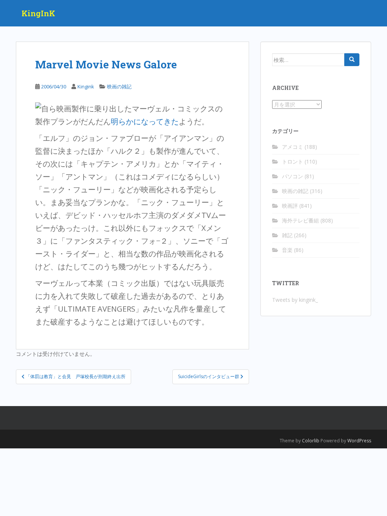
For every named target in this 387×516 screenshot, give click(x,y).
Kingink (85, 86)
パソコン (292, 176)
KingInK (38, 13)
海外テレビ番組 (300, 220)
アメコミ (292, 146)
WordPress (359, 440)
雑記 (287, 235)
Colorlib (310, 440)
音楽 (287, 249)
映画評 (290, 205)
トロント (292, 161)
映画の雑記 (119, 86)
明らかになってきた (145, 121)
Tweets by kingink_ (295, 299)
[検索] (351, 59)
